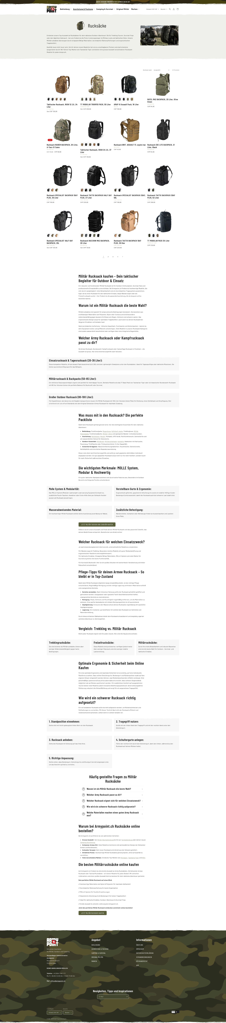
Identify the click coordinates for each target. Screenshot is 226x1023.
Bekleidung (96, 945)
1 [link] (103, 256)
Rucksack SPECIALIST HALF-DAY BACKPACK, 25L (60, 241)
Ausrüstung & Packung (100, 949)
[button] (65, 9)
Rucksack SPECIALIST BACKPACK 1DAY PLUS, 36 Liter (62, 196)
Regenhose (107, 431)
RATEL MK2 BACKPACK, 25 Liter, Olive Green (162, 100)
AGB (137, 965)
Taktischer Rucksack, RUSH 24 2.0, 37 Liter (95, 151)
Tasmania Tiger (133, 858)
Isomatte (121, 441)
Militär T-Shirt (107, 434)
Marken (94, 961)
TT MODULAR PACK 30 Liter (158, 240)
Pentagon (124, 858)
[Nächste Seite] (122, 257)
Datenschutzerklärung (145, 953)
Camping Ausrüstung (87, 842)
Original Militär (97, 957)
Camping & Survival (99, 953)
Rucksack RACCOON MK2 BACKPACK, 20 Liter (95, 241)
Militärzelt (100, 441)
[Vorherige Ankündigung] (47, 2)
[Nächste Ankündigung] (179, 2)
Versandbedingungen (144, 957)
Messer (102, 436)
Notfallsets (95, 436)
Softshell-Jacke (117, 431)
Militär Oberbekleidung (105, 840)
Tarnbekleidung (126, 840)
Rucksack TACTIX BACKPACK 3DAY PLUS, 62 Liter (161, 196)
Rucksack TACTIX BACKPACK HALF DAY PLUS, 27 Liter (96, 196)
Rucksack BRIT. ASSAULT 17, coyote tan (130, 145)
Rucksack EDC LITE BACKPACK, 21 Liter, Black (161, 146)
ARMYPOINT (54, 1018)
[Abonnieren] (127, 997)
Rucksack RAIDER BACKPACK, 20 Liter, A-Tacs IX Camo (62, 146)
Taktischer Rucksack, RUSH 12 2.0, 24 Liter (62, 105)
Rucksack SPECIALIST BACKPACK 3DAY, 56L (129, 196)
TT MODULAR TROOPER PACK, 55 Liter (95, 104)
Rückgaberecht (142, 961)
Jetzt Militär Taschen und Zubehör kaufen (97, 524)
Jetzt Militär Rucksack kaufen (92, 913)
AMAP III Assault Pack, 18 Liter (126, 104)
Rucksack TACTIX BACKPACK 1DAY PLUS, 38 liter (127, 241)
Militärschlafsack (111, 441)
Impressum (140, 949)
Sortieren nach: (147, 70)
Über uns (139, 945)
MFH (143, 858)
